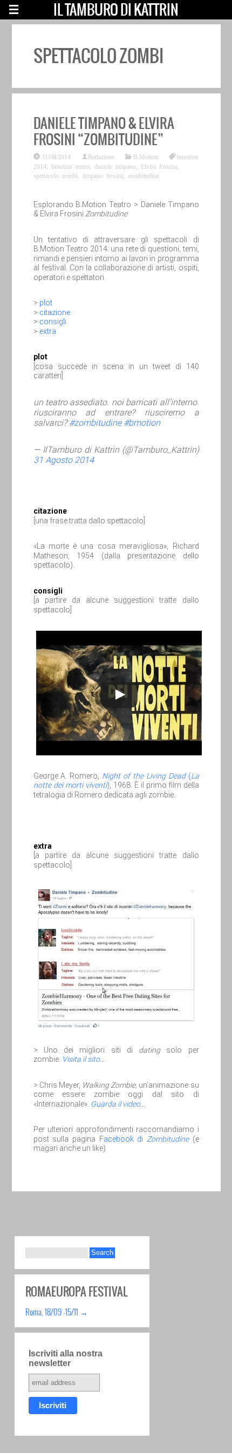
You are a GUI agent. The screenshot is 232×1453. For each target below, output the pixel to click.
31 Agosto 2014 (63, 460)
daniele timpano (115, 166)
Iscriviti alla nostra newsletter (66, 1358)
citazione (54, 312)
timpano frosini (103, 175)
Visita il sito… (83, 1059)
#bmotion (142, 423)
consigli (52, 321)
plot (45, 302)
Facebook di (144, 1139)
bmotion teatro (70, 166)
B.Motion (145, 156)
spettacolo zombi (55, 175)
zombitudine (143, 175)
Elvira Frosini (159, 166)
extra (47, 331)
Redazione (101, 156)
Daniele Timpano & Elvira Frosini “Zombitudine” (103, 131)
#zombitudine (95, 423)
